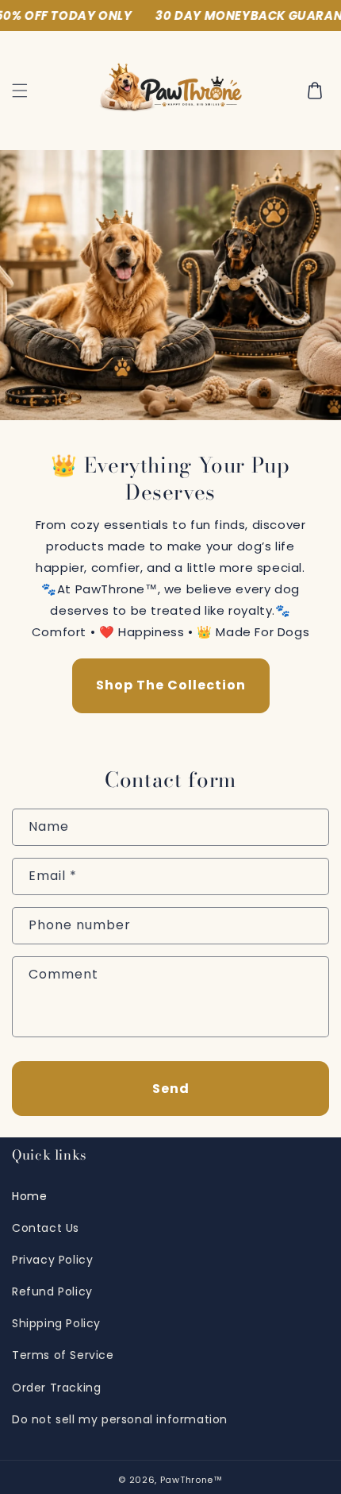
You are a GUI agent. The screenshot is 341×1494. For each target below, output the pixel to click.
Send (171, 1088)
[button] (19, 90)
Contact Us (45, 1228)
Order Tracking (56, 1388)
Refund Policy (52, 1291)
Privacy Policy (52, 1260)
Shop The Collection (171, 686)
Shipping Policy (56, 1323)
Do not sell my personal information (120, 1419)
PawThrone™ (191, 1479)
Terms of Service (63, 1355)
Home (29, 1196)
